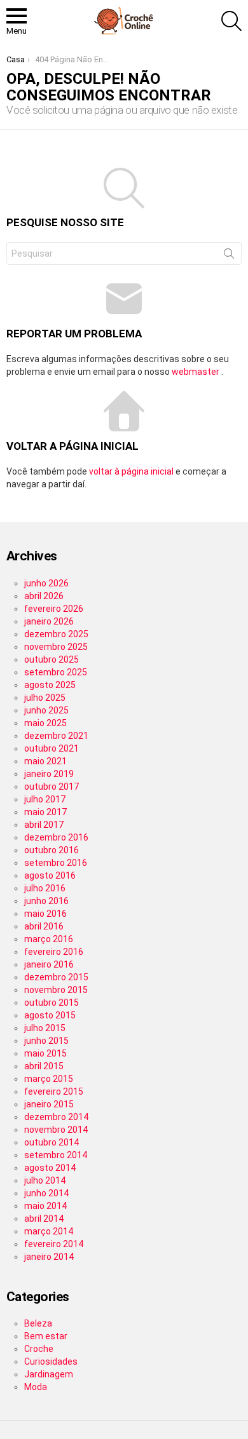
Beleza (38, 1323)
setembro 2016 (55, 863)
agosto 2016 (50, 875)
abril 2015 (44, 1066)
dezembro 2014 (56, 1117)
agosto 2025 (50, 685)
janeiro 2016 (49, 964)
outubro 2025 (51, 659)
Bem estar (45, 1336)
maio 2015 (45, 1053)
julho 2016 (44, 888)
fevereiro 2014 (53, 1244)
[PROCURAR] (231, 21)
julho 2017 (44, 799)
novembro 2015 (56, 990)
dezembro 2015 (56, 977)
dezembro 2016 (56, 837)
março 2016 (48, 939)
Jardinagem (48, 1374)
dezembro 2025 (56, 634)
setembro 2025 (55, 672)
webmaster (196, 372)
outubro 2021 (51, 748)
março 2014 (48, 1231)
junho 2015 (46, 1041)
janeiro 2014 (49, 1257)
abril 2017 (44, 825)
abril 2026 (44, 596)
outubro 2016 (51, 850)
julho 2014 (44, 1180)
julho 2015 (44, 1028)
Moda (35, 1387)
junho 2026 (46, 583)
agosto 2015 (50, 1015)
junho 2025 (46, 710)
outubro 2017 (51, 786)
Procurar (229, 256)
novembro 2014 (56, 1130)
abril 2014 (44, 1218)
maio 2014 (45, 1206)
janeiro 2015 (49, 1104)
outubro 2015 (51, 1002)
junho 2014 (46, 1193)
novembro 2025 (56, 647)
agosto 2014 (50, 1168)
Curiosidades (51, 1361)
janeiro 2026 (49, 621)
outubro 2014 (51, 1142)
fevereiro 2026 (53, 609)
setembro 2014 (55, 1155)
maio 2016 (45, 914)
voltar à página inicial (132, 471)
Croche (38, 1349)
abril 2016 (44, 926)
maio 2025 (45, 723)
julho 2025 (44, 697)
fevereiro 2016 (53, 952)
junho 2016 (46, 901)
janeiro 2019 (49, 774)
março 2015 (48, 1079)
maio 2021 (45, 761)
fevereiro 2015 (53, 1091)
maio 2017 (45, 812)
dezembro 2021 (56, 736)
